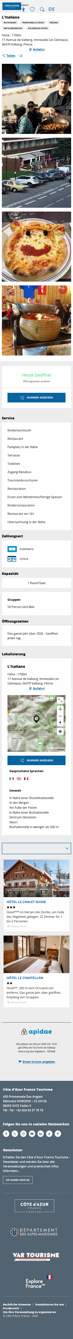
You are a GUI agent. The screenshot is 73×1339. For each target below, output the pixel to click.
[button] (42, 9)
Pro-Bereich (11, 1308)
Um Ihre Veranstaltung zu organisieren (29, 1312)
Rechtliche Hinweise (17, 1304)
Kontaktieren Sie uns (49, 1304)
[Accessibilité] (23, 9)
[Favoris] (32, 9)
